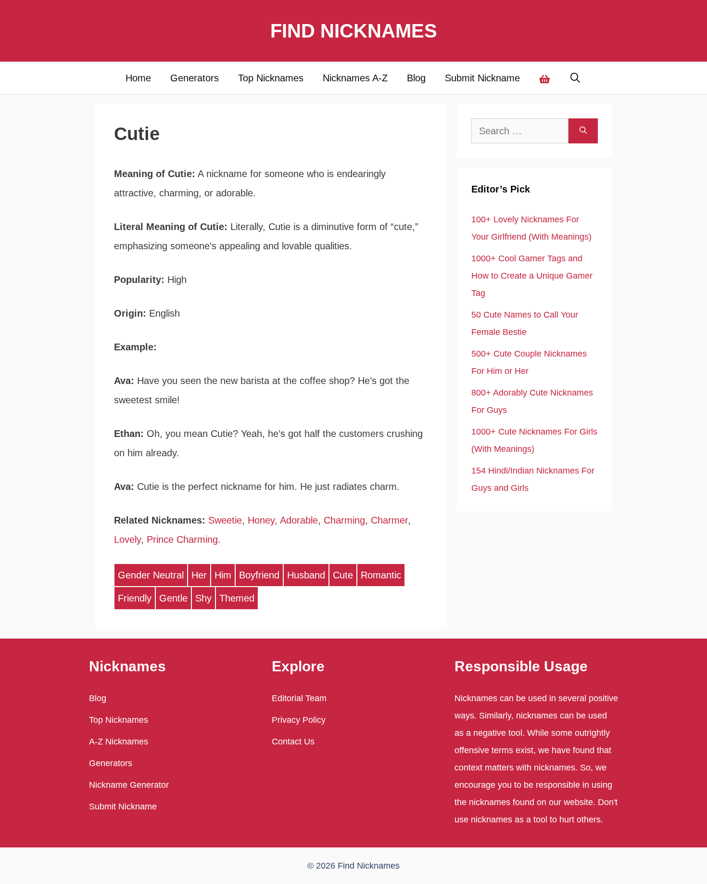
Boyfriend (259, 575)
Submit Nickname (482, 78)
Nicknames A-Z (355, 78)
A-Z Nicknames (118, 741)
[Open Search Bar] (576, 78)
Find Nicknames (353, 30)
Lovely (127, 539)
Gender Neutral (151, 575)
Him (223, 575)
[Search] (583, 130)
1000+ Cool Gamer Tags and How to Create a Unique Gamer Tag (532, 276)
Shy (203, 598)
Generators (194, 78)
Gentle (173, 598)
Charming (344, 520)
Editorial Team (299, 698)
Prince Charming (182, 539)
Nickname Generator (129, 785)
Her (199, 575)
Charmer (389, 520)
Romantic (381, 575)
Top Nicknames (270, 78)
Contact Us (293, 741)
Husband (306, 575)
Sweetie (225, 520)
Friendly (135, 598)
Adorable (299, 520)
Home (138, 78)
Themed (236, 598)
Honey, (263, 520)
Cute (343, 575)
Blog (416, 78)
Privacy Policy (299, 720)
